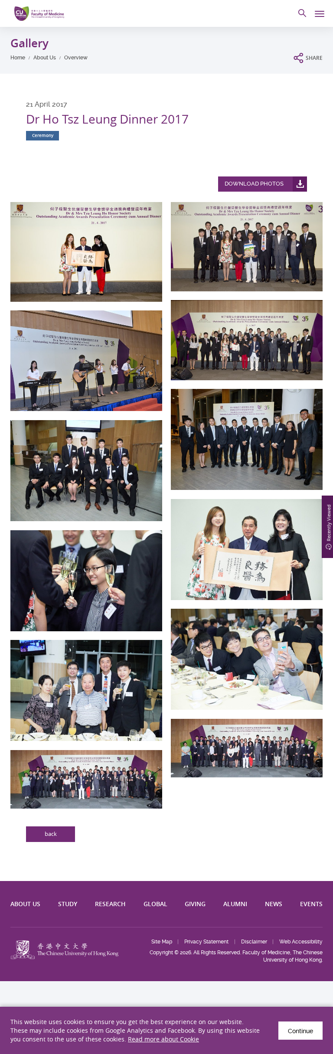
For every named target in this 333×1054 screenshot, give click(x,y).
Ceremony (42, 135)
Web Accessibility (301, 942)
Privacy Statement (206, 942)
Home (17, 58)
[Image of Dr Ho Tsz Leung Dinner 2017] (86, 252)
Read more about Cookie (163, 1039)
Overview (76, 58)
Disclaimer (254, 942)
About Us (44, 58)
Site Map (161, 942)
